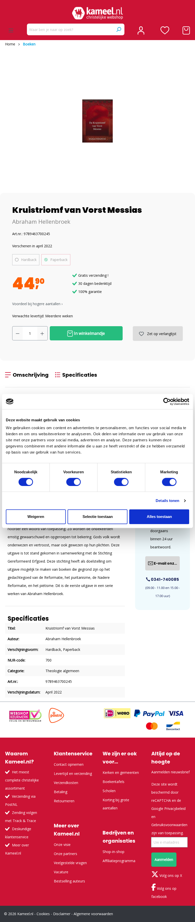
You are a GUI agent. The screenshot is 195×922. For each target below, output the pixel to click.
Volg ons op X (170, 875)
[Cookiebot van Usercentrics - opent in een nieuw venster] (167, 401)
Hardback (29, 259)
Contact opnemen (69, 764)
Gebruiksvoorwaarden (169, 824)
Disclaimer (61, 913)
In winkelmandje (89, 333)
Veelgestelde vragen (70, 862)
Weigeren (35, 516)
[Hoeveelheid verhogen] (42, 333)
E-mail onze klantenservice (166, 563)
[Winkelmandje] (186, 30)
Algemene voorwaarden (93, 913)
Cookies (43, 913)
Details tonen (167, 500)
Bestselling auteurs (69, 881)
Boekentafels (113, 781)
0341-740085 (164, 579)
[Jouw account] (141, 30)
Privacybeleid (175, 808)
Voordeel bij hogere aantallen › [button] (37, 303)
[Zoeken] (118, 29)
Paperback (59, 259)
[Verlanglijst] (164, 30)
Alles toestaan (159, 516)
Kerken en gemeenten (121, 772)
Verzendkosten (66, 782)
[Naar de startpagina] (97, 13)
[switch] (73, 482)
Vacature (61, 871)
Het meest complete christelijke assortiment (22, 780)
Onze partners (65, 853)
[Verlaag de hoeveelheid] (17, 333)
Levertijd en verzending (73, 773)
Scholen (109, 790)
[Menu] (11, 30)
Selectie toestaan (98, 516)
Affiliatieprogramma (119, 860)
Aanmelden (164, 859)
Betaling (60, 791)
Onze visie (62, 844)
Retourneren (64, 800)
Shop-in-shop (113, 851)
